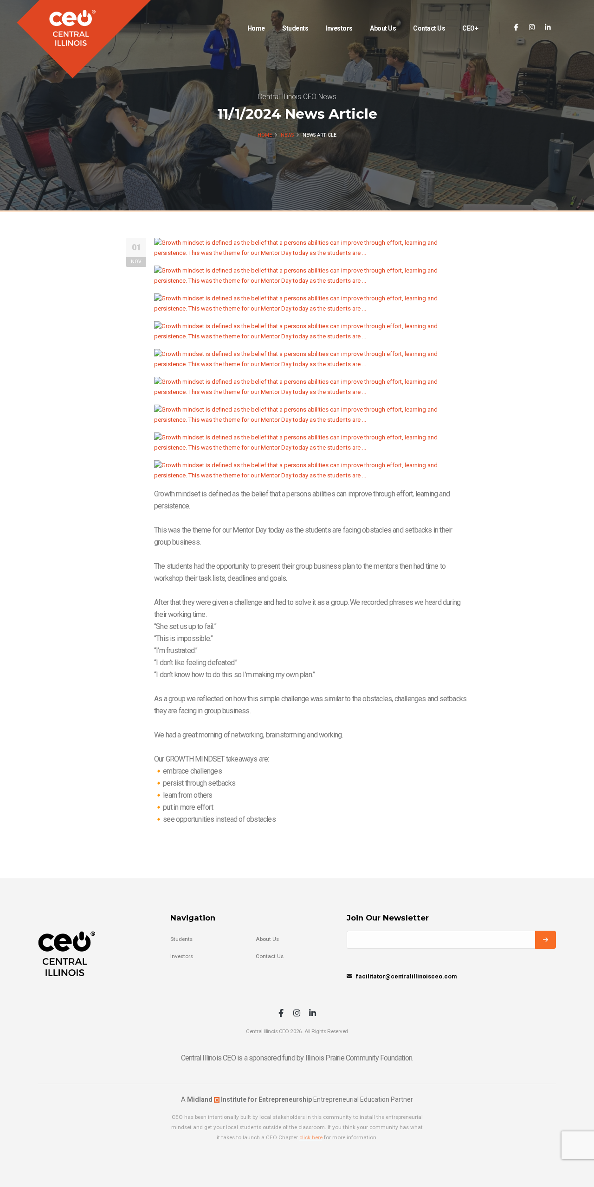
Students (295, 28)
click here (311, 1137)
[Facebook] (516, 27)
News (287, 135)
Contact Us (429, 28)
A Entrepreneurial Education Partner (297, 1099)
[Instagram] (532, 27)
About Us (383, 28)
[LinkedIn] (547, 27)
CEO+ (470, 28)
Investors (339, 28)
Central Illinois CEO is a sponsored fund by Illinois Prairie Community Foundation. (297, 1058)
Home (256, 28)
